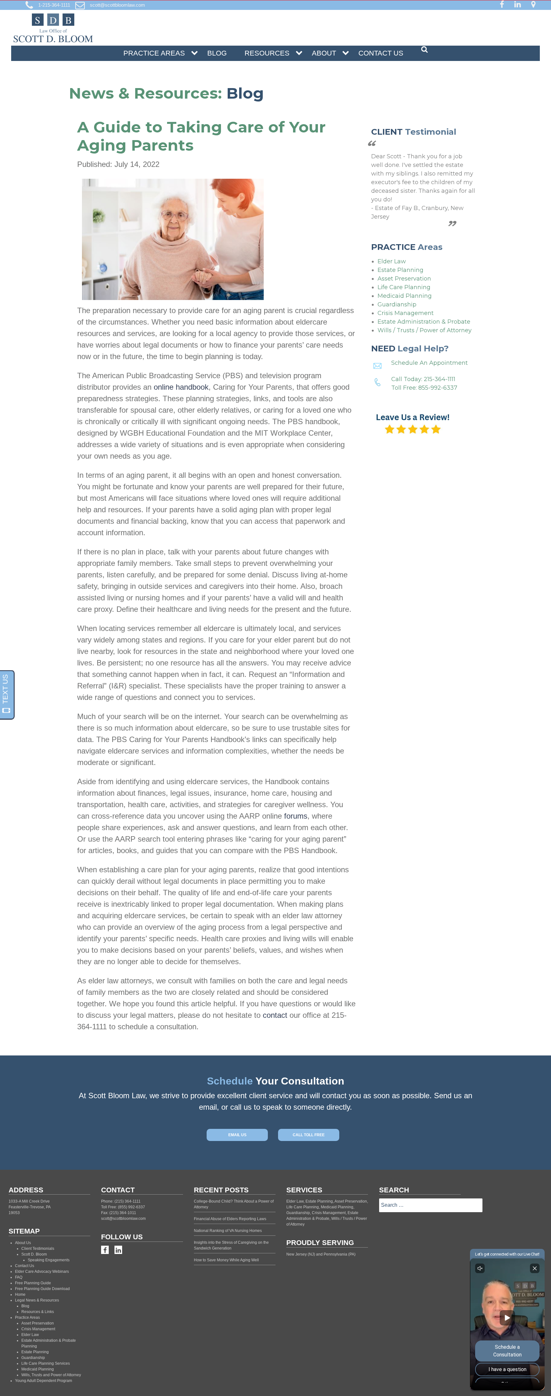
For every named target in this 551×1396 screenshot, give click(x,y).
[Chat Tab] (275, 698)
